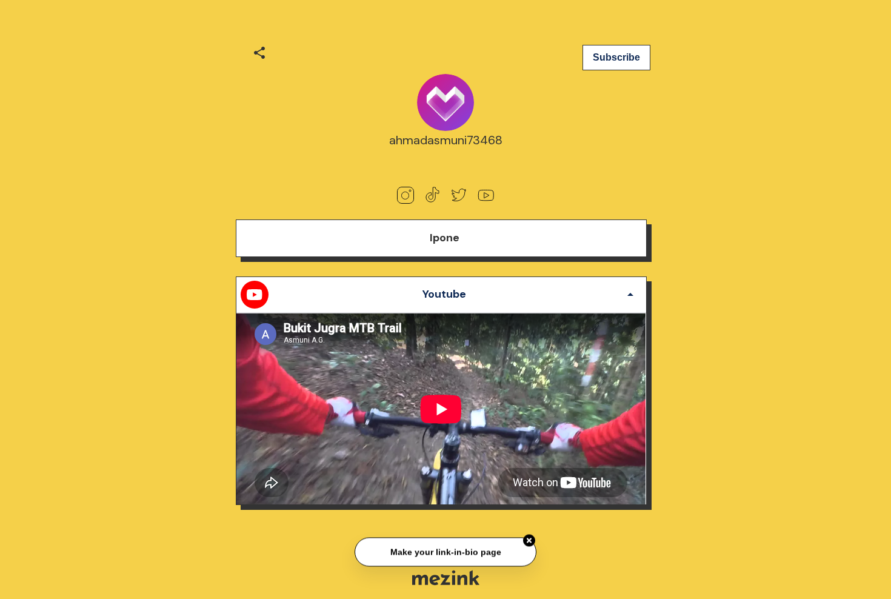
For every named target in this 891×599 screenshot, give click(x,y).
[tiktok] (432, 195)
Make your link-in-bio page (445, 553)
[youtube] (485, 195)
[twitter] (459, 195)
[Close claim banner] (529, 541)
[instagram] (405, 195)
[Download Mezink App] (445, 577)
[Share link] (259, 51)
